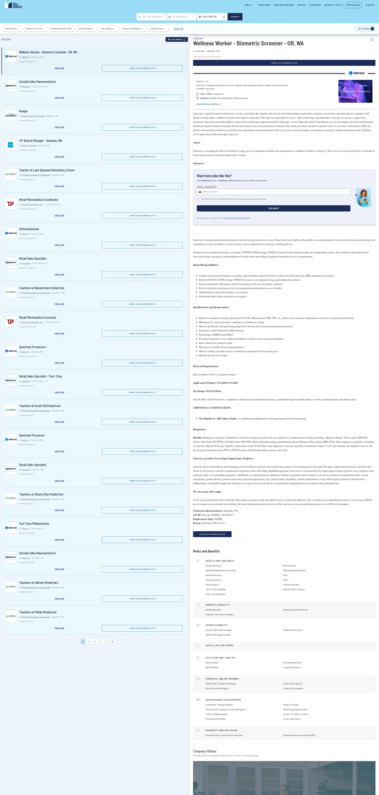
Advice (301, 5)
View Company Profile (207, 104)
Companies (264, 5)
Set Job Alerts (175, 39)
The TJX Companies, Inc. (32, 204)
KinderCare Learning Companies (36, 175)
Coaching (315, 5)
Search (235, 17)
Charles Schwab (29, 145)
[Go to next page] (112, 641)
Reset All (178, 28)
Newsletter (332, 5)
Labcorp (25, 57)
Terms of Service (230, 218)
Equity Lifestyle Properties (33, 116)
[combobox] (154, 16)
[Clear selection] (224, 16)
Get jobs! (274, 208)
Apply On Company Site (142, 68)
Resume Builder (284, 5)
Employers (353, 5)
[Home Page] (13, 5)
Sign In (369, 5)
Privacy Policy (244, 218)
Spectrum (26, 86)
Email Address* (207, 187)
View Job (59, 68)
